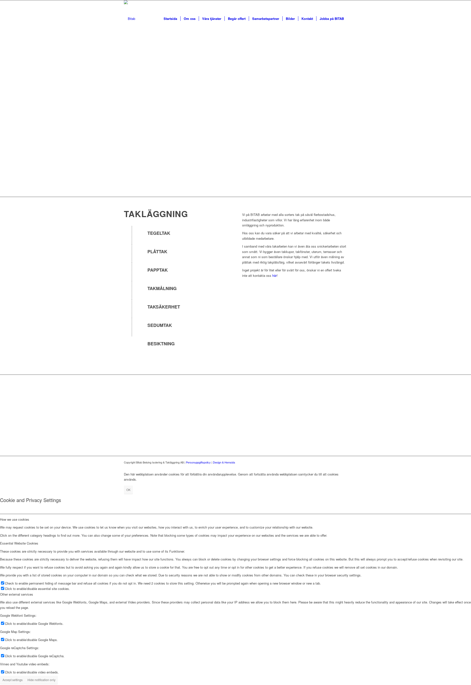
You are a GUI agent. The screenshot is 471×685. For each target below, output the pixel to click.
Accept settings (12, 680)
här (274, 275)
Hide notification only (41, 680)
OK (128, 490)
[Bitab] (129, 18)
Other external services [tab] (16, 594)
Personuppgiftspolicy (198, 462)
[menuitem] (170, 18)
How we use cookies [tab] (14, 519)
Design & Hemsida (224, 462)
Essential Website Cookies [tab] (19, 543)
